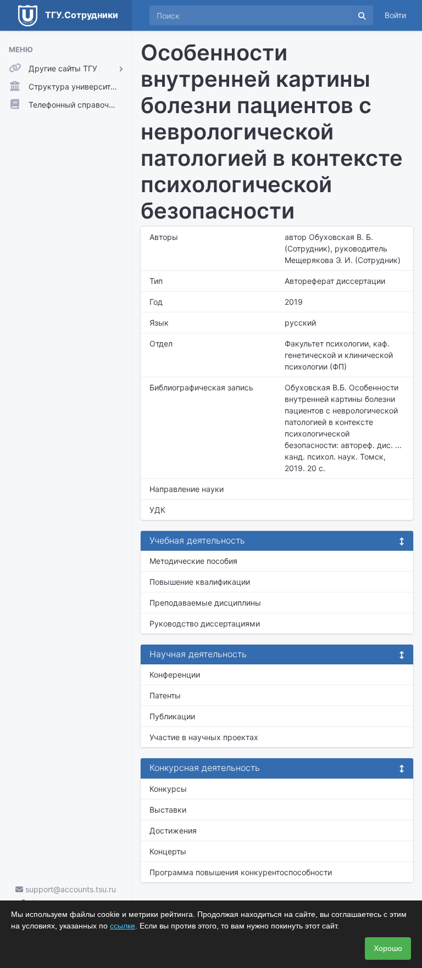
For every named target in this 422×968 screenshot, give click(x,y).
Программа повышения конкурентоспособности (240, 872)
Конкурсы (168, 788)
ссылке (122, 925)
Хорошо (388, 948)
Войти (395, 15)
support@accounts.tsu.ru (69, 889)
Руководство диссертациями (204, 623)
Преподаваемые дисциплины (205, 602)
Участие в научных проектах (203, 737)
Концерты (167, 851)
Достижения (173, 830)
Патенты (165, 695)
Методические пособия (193, 561)
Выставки (167, 809)
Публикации (172, 716)
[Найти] (362, 15)
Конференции (174, 674)
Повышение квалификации (199, 581)
